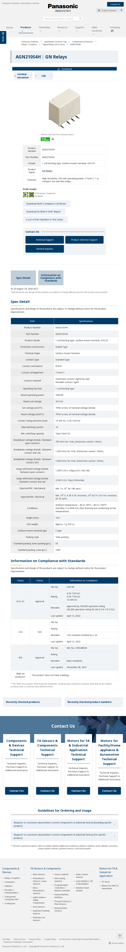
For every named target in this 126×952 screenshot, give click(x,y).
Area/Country (118, 943)
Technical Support (45, 239)
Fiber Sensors (39, 874)
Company (115, 27)
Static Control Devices (82, 875)
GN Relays (47, 170)
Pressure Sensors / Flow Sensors (63, 902)
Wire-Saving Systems (60, 879)
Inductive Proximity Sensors (41, 912)
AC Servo (106, 881)
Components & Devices (82, 41)
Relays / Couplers (29, 44)
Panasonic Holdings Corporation (18, 942)
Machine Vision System (82, 889)
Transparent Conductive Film (11, 898)
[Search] (80, 18)
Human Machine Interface (62, 896)
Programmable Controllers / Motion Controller (62, 888)
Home (9, 27)
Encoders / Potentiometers (11, 891)
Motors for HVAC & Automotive (110, 887)
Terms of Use (20, 939)
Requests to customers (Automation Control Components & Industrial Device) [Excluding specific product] (63, 824)
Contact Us (115, 4)
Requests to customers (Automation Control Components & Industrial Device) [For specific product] (60, 836)
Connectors (10, 882)
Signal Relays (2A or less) (54, 44)
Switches (8, 886)
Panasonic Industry (30, 41)
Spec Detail (23, 278)
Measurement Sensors (61, 909)
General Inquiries (44, 248)
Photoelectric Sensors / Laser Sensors (40, 881)
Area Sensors (39, 907)
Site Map (6, 939)
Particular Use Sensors (39, 919)
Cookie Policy (50, 939)
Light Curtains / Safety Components (39, 900)
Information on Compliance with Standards (50, 277)
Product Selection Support (84, 239)
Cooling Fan (10, 903)
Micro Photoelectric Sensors (38, 891)
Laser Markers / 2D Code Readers (84, 882)
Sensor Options (62, 874)
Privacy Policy (35, 939)
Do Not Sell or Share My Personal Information (79, 939)
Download (44, 27)
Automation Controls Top (55, 41)
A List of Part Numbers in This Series (44, 219)
